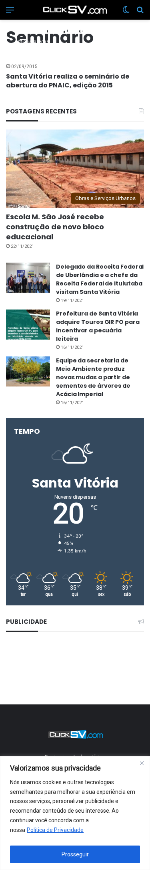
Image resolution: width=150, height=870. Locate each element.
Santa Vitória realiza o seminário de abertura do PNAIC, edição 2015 (67, 81)
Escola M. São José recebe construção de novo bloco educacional (55, 227)
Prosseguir (75, 854)
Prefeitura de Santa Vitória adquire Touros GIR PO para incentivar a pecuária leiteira (97, 326)
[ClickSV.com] (75, 10)
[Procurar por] (140, 13)
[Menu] (10, 13)
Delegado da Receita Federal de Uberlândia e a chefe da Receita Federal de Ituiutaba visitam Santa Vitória (100, 279)
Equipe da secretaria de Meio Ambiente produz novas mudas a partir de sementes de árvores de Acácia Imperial (93, 377)
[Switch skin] (126, 13)
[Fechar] (141, 763)
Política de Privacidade (55, 830)
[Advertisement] (75, 667)
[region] (75, 813)
